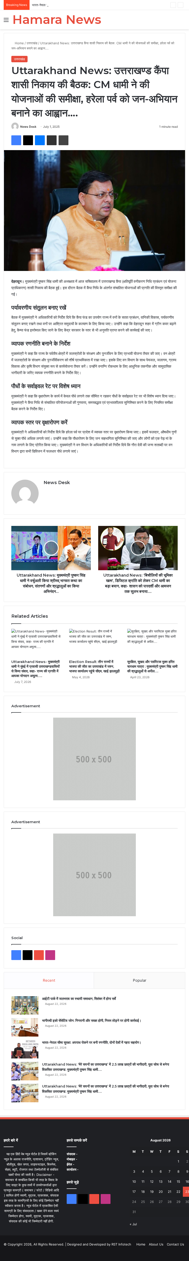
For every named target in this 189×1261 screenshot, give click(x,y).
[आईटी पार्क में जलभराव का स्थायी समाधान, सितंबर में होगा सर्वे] (24, 1005)
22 (178, 1192)
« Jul (133, 1224)
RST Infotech (120, 1244)
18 (143, 1192)
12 (152, 1181)
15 (178, 1181)
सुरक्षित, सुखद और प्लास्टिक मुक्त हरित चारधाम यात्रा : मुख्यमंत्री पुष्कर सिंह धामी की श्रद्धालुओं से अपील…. (152, 666)
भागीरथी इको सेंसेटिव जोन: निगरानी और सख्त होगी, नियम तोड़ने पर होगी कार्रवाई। (91, 1020)
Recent (49, 980)
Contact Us (175, 1244)
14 (169, 1181)
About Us (156, 1244)
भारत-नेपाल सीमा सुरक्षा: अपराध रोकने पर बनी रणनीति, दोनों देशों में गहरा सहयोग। (79, 5)
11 (143, 1181)
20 (161, 1192)
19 (152, 1192)
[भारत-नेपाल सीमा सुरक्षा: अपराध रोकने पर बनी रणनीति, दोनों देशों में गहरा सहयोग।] (24, 1049)
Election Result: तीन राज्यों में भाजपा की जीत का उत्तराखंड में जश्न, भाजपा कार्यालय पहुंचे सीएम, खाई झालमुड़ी (94, 666)
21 (169, 1192)
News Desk (28, 126)
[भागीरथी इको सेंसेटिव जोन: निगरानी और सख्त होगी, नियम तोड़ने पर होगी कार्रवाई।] (24, 1027)
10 (134, 1181)
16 (187, 1181)
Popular (139, 980)
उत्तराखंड (32, 43)
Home (19, 43)
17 (134, 1192)
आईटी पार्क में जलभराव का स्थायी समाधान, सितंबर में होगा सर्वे (79, 998)
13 (160, 1181)
